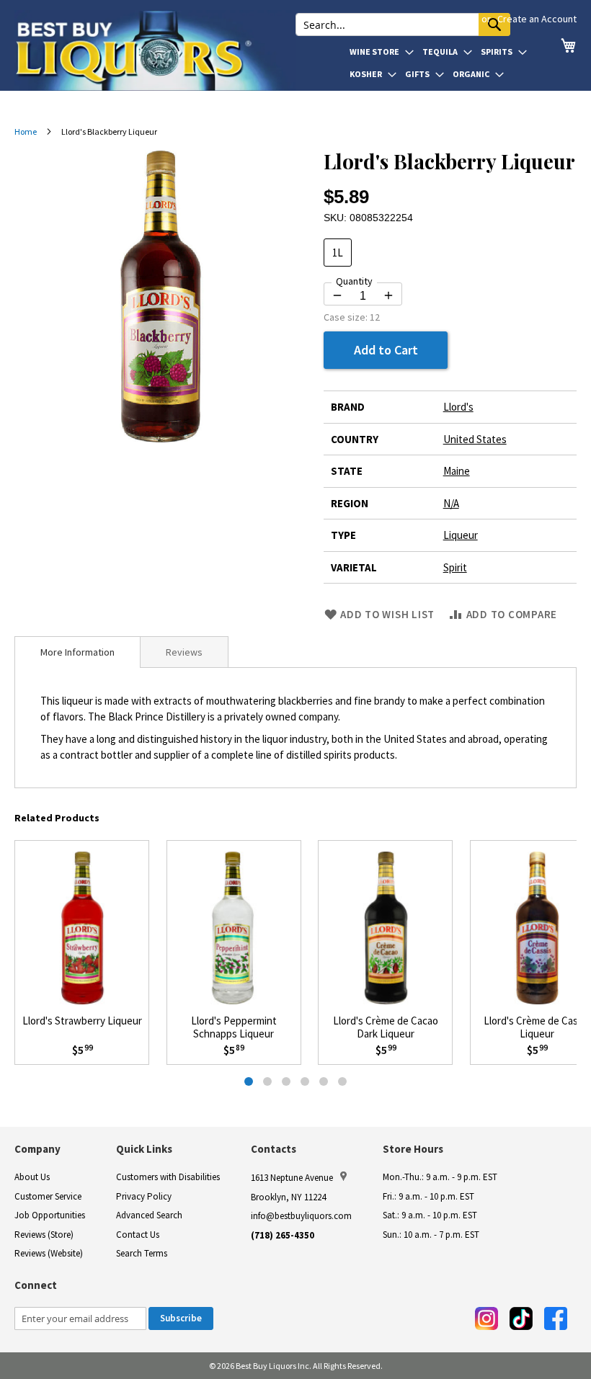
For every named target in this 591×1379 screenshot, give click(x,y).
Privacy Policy (144, 1196)
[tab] (77, 652)
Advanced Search (149, 1215)
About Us (32, 1177)
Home (25, 131)
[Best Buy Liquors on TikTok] (521, 1318)
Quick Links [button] (144, 1149)
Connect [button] (35, 1285)
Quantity (354, 281)
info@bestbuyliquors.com (301, 1216)
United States (475, 439)
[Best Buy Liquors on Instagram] (486, 1318)
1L (337, 252)
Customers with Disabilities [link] (168, 1177)
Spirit (455, 567)
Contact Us (137, 1234)
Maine (456, 471)
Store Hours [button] (413, 1149)
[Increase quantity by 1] (388, 295)
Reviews (184, 652)
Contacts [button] (273, 1149)
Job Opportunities (49, 1215)
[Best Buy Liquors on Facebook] (555, 1318)
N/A (451, 503)
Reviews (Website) (48, 1253)
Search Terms (141, 1253)
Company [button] (37, 1149)
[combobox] (403, 24)
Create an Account (537, 18)
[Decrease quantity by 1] (337, 295)
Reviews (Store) (44, 1234)
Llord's (458, 407)
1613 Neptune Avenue (292, 1178)
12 (375, 317)
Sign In (462, 18)
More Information (77, 652)
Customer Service (47, 1196)
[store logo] (155, 50)
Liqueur (460, 535)
